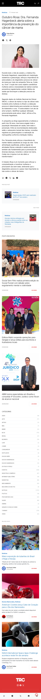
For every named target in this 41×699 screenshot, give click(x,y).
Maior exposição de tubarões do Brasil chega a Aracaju (18, 557)
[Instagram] (18, 685)
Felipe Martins (10, 33)
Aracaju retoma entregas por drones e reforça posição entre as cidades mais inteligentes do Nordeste (16, 221)
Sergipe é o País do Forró (9, 507)
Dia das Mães (6, 456)
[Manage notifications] (36, 694)
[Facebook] (20, 685)
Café (3, 442)
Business (5, 439)
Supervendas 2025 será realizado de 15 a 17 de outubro (24, 196)
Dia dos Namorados (8, 459)
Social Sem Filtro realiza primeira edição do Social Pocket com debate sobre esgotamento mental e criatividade (20, 283)
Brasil (4, 436)
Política (4, 493)
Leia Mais (34, 290)
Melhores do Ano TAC (8, 487)
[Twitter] (23, 685)
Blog (3, 432)
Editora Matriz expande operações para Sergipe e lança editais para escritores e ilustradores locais (19, 339)
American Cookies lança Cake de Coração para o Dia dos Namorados (20, 606)
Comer (4, 446)
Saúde (4, 500)
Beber (3, 429)
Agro (3, 415)
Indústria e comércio (8, 473)
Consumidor (6, 449)
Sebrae (4, 503)
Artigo (4, 422)
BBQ (3, 426)
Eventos (4, 470)
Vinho (3, 514)
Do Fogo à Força (7, 466)
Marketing (5, 480)
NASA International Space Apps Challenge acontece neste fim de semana (20, 654)
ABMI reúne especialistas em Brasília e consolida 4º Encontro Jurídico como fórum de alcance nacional (20, 396)
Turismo (4, 510)
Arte (3, 419)
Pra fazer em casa (7, 497)
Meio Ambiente (6, 483)
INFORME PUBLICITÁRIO (8, 476)
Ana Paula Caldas (11, 567)
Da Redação (9, 616)
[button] (3, 3)
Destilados (5, 453)
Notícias (4, 12)
